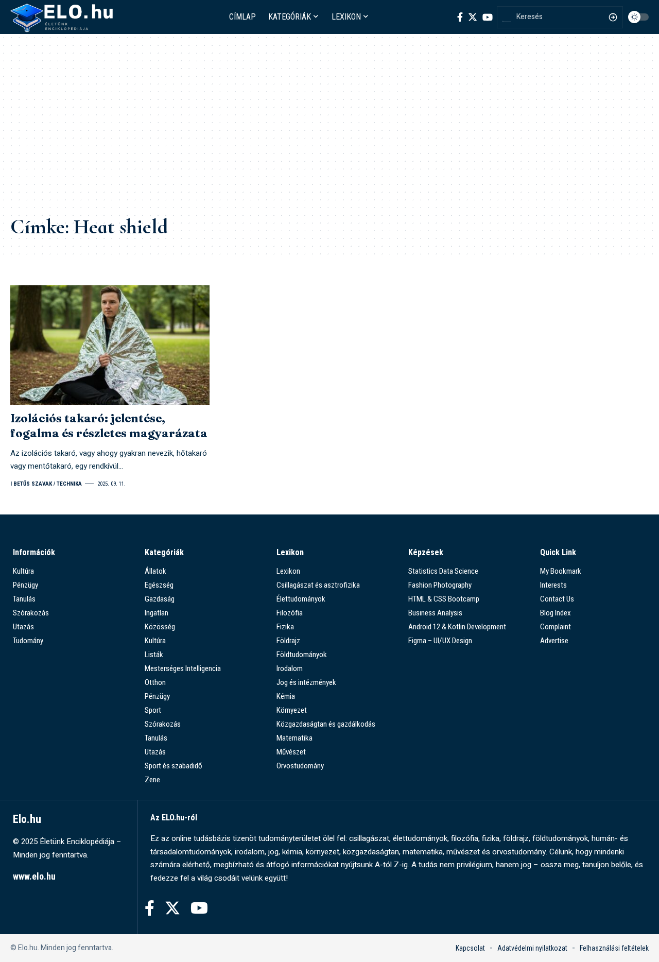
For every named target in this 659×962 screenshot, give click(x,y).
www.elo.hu (34, 876)
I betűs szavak (31, 483)
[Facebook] (460, 17)
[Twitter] (472, 17)
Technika (69, 483)
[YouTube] (487, 17)
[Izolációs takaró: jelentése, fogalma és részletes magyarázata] (110, 345)
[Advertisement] (329, 132)
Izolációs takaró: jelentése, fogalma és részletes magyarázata (108, 425)
